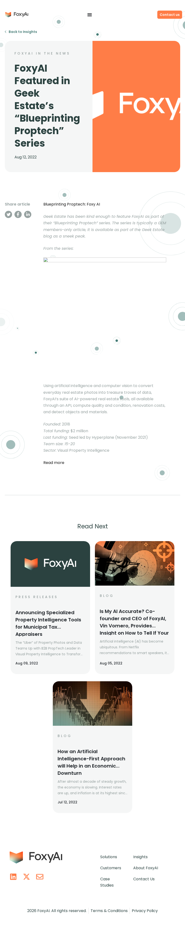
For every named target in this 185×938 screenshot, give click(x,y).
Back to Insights (23, 31)
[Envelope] (39, 876)
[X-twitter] (26, 876)
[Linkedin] (13, 876)
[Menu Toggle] (89, 14)
